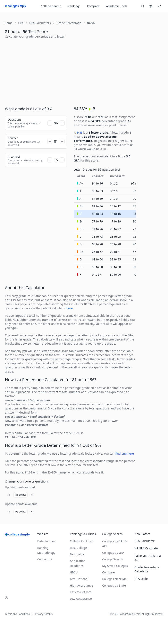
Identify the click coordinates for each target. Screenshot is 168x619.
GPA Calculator (144, 541)
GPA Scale (141, 579)
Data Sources (46, 541)
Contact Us (44, 559)
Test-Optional (79, 579)
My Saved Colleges (115, 566)
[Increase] (62, 122)
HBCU (74, 572)
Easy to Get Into (80, 592)
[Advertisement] (84, 70)
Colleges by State (114, 585)
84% (79, 132)
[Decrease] (49, 122)
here (69, 308)
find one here (124, 453)
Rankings (74, 6)
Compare (93, 6)
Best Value (77, 554)
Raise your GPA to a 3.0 (147, 558)
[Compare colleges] (151, 6)
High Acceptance (81, 585)
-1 (9, 494)
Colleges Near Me (114, 579)
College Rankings (82, 541)
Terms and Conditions (17, 614)
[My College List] (159, 6)
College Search (112, 559)
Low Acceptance (81, 599)
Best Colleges (79, 548)
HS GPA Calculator (146, 548)
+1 (32, 494)
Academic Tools (116, 6)
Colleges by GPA (113, 553)
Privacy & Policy (44, 614)
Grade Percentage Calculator (146, 569)
